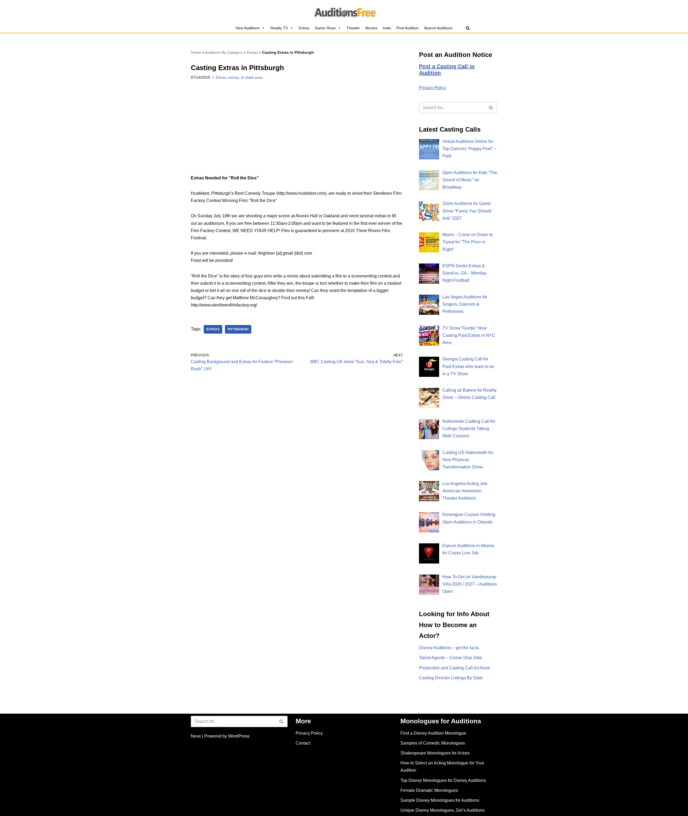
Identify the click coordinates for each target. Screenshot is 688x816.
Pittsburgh (238, 329)
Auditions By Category (224, 52)
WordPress (238, 736)
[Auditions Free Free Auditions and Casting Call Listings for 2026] (344, 11)
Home (196, 52)
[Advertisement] (297, 134)
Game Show (325, 28)
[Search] (468, 28)
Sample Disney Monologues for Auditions (439, 800)
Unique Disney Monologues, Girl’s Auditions (442, 810)
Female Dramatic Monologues (429, 790)
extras (233, 77)
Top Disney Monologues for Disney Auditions (443, 780)
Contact (303, 743)
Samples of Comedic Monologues (432, 743)
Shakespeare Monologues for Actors (435, 753)
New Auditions (248, 28)
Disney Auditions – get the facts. (449, 647)
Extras (304, 28)
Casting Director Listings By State (451, 678)
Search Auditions (438, 28)
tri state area (252, 77)
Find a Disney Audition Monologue (433, 733)
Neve (196, 736)
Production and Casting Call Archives (454, 668)
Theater (353, 28)
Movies (371, 28)
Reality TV (279, 28)
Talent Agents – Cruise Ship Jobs (450, 657)
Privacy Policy (432, 87)
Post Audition (407, 28)
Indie (387, 28)
